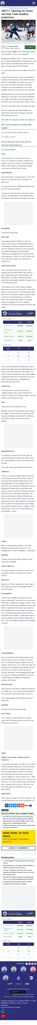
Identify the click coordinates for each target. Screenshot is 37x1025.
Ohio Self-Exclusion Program (10, 1007)
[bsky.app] (14, 805)
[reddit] (22, 805)
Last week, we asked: (8, 137)
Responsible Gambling (28, 996)
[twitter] (10, 805)
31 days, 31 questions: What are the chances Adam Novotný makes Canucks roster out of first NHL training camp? (18, 872)
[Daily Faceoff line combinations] (26, 805)
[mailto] (18, 805)
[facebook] (6, 805)
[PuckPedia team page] (30, 805)
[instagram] (29, 964)
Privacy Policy (7, 996)
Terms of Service (16, 996)
